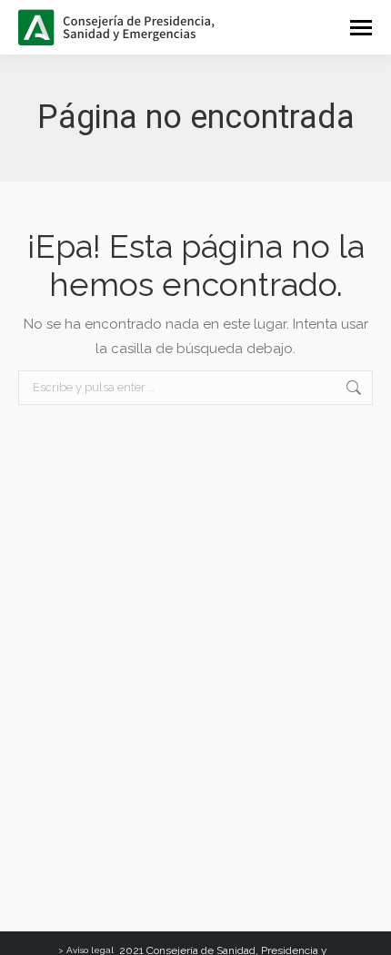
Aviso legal (90, 950)
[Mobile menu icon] (361, 27)
